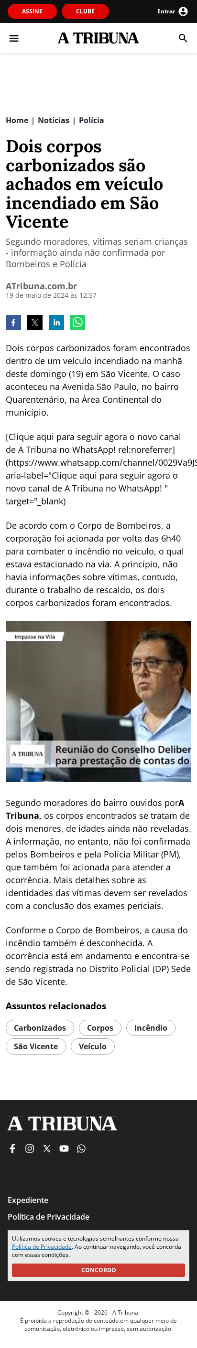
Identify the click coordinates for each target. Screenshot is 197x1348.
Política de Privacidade (42, 1247)
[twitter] (35, 323)
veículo (93, 1046)
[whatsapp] (77, 323)
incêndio (150, 1028)
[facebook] (13, 323)
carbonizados (40, 1028)
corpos (100, 1028)
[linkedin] (56, 323)
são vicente (36, 1046)
